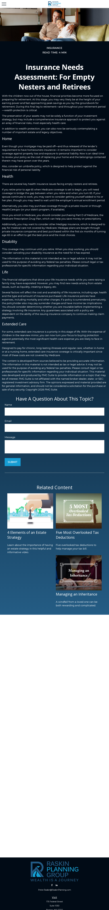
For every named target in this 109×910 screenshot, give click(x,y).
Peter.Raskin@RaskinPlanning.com (54, 890)
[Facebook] (52, 885)
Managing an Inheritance (76, 594)
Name (8, 404)
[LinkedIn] (56, 885)
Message (10, 437)
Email (8, 421)
